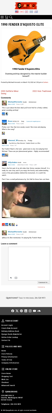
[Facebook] (13, 311)
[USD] (17, 12)
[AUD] (36, 12)
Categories (2, 17)
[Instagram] (30, 311)
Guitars (45, 82)
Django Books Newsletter (11, 334)
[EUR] (31, 12)
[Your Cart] (6, 17)
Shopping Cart (7, 376)
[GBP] (26, 12)
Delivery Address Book (10, 331)
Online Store (3, 369)
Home (3, 351)
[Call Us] (26, 297)
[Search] (11, 17)
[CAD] (21, 12)
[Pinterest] (21, 311)
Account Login (7, 325)
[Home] (26, 6)
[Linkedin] (26, 311)
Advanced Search (8, 385)
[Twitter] (17, 311)
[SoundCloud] (39, 311)
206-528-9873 (15, 404)
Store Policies (6, 354)
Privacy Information (9, 357)
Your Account (3, 321)
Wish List (5, 379)
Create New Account (9, 328)
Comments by (41, 287)
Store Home (6, 373)
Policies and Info (3, 346)
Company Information (10, 363)
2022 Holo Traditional (42, 91)
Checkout (5, 382)
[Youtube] (34, 311)
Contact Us (5, 340)
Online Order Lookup (9, 337)
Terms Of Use (6, 360)
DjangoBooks (3, 392)
